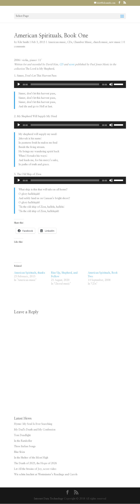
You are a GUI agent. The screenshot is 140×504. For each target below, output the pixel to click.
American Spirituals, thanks (29, 273)
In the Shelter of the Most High (31, 457)
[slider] (119, 84)
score (71, 64)
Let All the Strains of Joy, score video (35, 469)
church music (100, 42)
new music (115, 42)
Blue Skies (19, 452)
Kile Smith (23, 42)
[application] (70, 84)
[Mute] (111, 84)
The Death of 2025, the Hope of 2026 (35, 463)
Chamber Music (83, 42)
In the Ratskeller (23, 441)
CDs (69, 42)
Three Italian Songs (25, 446)
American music (57, 42)
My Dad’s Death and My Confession (34, 429)
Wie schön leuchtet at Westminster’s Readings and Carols (45, 474)
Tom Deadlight (22, 435)
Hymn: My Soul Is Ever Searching (33, 424)
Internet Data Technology (48, 498)
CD (61, 64)
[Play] (19, 84)
